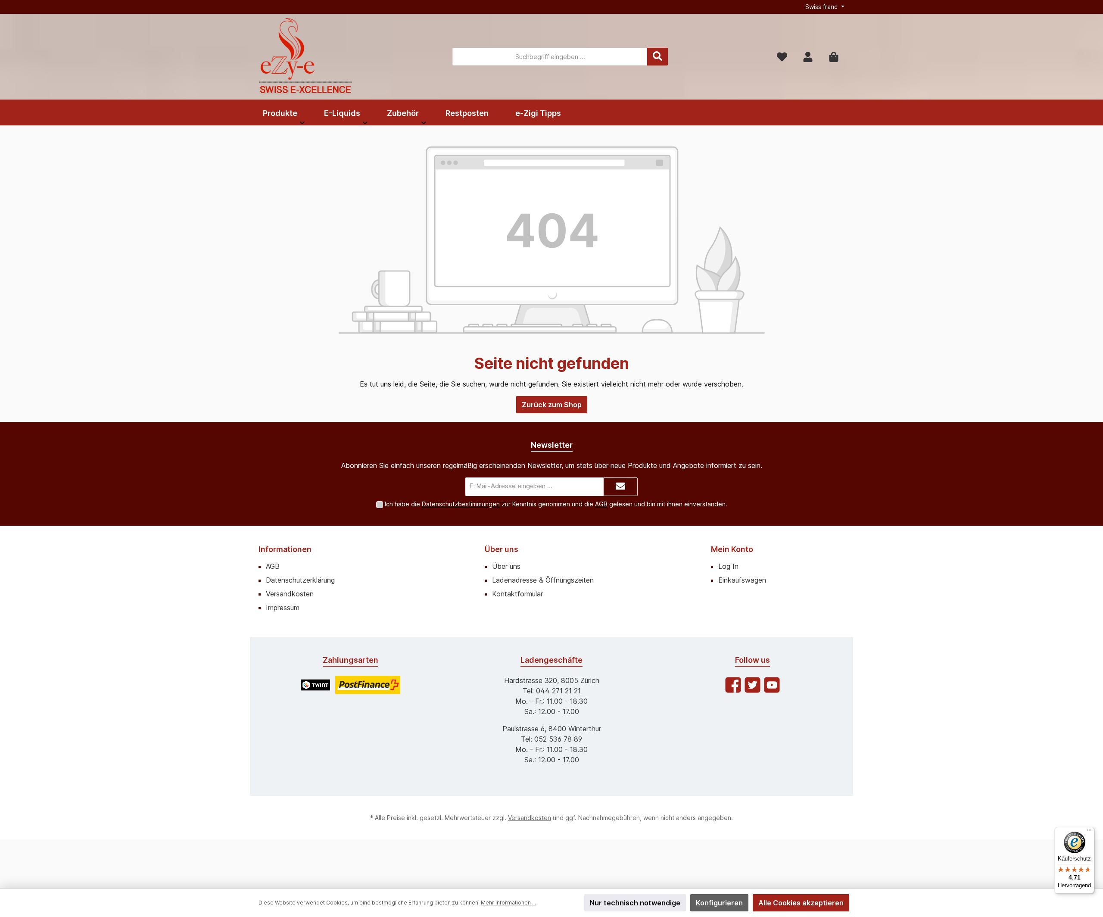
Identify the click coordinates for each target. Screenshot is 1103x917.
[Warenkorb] (833, 57)
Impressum (282, 607)
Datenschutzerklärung (300, 580)
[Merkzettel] (782, 57)
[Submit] (620, 486)
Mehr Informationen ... (508, 902)
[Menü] (1089, 832)
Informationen (285, 549)
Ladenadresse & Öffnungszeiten (543, 580)
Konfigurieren (719, 902)
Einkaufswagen (742, 580)
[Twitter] (752, 685)
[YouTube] (772, 685)
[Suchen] (657, 57)
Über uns (501, 549)
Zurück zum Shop (552, 404)
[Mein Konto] (808, 57)
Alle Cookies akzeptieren (801, 902)
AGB (601, 504)
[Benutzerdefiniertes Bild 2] (368, 685)
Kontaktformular (517, 594)
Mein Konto (732, 549)
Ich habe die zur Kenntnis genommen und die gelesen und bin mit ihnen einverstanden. (556, 504)
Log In (728, 566)
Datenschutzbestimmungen (461, 504)
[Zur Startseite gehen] (306, 56)
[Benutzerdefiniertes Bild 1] (315, 685)
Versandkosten (290, 594)
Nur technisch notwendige (635, 902)
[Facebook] (733, 685)
